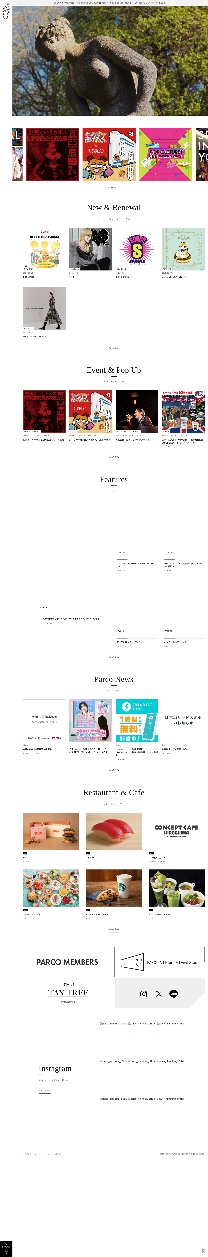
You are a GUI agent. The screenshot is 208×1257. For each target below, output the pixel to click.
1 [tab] (105, 187)
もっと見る (114, 348)
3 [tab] (111, 187)
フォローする (45, 1090)
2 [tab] (108, 187)
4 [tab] (115, 187)
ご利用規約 (27, 1154)
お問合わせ (58, 1154)
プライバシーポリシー (43, 1154)
